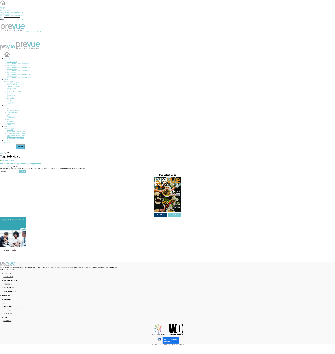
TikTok (6, 317)
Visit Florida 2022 (12, 76)
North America (11, 123)
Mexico (9, 119)
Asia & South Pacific (13, 110)
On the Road (10, 103)
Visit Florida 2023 (12, 72)
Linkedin (7, 310)
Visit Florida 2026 (5, 10)
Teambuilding (11, 95)
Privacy (165, 341)
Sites (5, 105)
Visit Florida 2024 (5, 17)
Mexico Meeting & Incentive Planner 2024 (19, 70)
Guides (2, 8)
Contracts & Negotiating (13, 86)
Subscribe (7, 142)
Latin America (11, 117)
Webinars (7, 140)
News (6, 79)
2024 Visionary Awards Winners (16, 133)
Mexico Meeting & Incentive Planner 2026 (12, 12)
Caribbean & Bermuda (13, 112)
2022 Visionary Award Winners (15, 137)
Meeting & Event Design (14, 91)
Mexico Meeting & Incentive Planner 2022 (19, 77)
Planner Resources (9, 81)
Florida (9, 124)
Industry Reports (11, 88)
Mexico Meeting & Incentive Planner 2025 (12, 15)
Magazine (2, 7)
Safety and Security (12, 84)
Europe (9, 116)
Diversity (9, 100)
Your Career (10, 102)
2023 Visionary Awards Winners (16, 135)
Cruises (9, 114)
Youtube (7, 321)
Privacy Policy (9, 287)
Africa (8, 109)
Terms (169, 341)
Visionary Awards (9, 128)
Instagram (7, 306)
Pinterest (7, 313)
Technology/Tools (12, 97)
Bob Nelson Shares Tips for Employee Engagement (20, 163)
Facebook (7, 299)
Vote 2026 (10, 130)
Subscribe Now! (174, 215)
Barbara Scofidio (4, 167)
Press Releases (9, 291)
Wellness (9, 93)
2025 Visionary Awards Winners (16, 131)
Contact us (8, 277)
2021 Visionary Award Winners (15, 138)
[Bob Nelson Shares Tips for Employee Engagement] (7, 160)
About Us (7, 273)
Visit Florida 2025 (5, 14)
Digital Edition (161, 215)
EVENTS (7, 126)
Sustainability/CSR (12, 98)
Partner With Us (10, 280)
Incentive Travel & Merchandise (16, 83)
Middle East (10, 121)
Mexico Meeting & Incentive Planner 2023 (19, 74)
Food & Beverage (12, 90)
